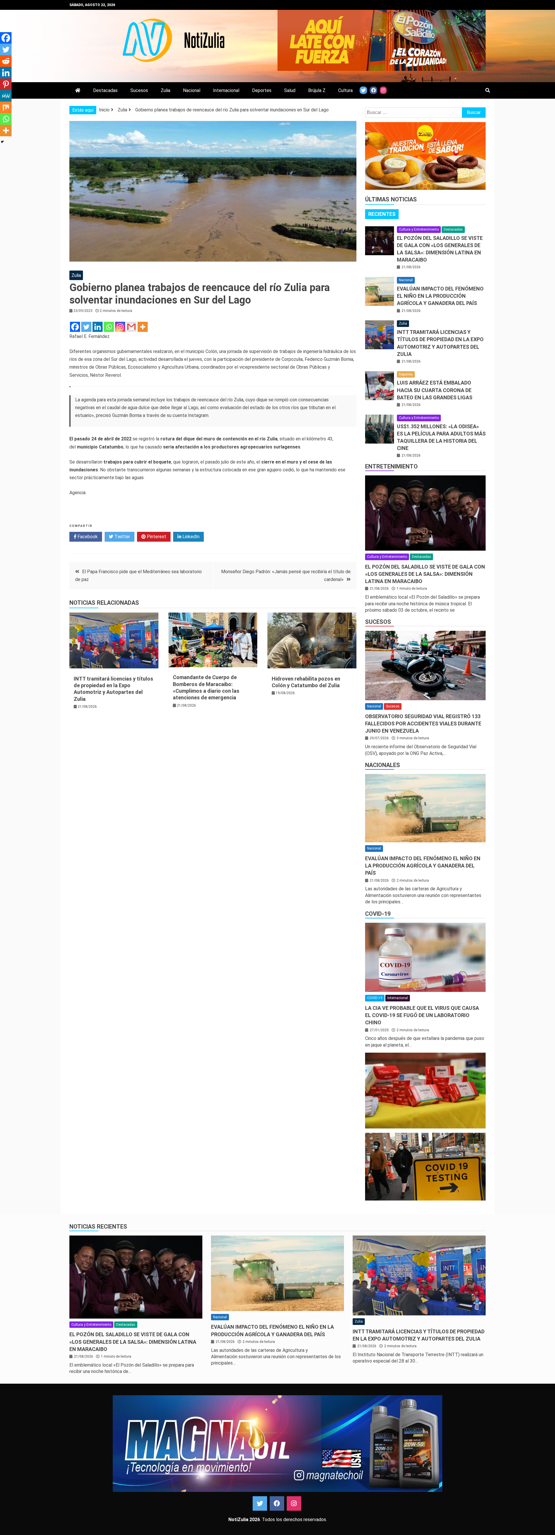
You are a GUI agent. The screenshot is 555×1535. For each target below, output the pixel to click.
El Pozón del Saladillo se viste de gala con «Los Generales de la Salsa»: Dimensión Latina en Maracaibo (425, 574)
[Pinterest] (6, 84)
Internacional (226, 90)
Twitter (121, 536)
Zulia (165, 90)
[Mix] (6, 107)
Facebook (87, 536)
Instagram (294, 1503)
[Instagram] (120, 327)
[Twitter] (86, 327)
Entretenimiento (391, 466)
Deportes (261, 90)
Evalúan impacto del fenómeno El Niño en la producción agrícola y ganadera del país (440, 296)
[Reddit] (6, 61)
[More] (143, 327)
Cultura (345, 90)
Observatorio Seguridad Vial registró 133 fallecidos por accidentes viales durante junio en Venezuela (423, 723)
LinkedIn (190, 536)
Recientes (381, 214)
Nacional (191, 90)
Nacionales (382, 765)
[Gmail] (131, 327)
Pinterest (156, 536)
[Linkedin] (97, 327)
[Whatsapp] (109, 327)
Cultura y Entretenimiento (419, 229)
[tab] (382, 214)
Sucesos (139, 90)
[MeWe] (6, 96)
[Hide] (2, 141)
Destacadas (105, 90)
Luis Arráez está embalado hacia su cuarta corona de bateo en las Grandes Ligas (434, 390)
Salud (289, 90)
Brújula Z (316, 90)
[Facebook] (75, 327)
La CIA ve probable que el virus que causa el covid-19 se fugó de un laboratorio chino (422, 1015)
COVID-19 (378, 913)
